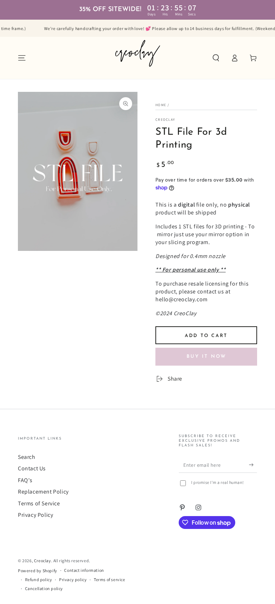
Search (26, 457)
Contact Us (32, 468)
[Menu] (22, 58)
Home (160, 105)
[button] (216, 58)
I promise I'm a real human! (217, 482)
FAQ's (25, 480)
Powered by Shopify (37, 570)
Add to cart (206, 335)
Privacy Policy (35, 515)
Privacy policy (73, 579)
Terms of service (109, 579)
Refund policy (38, 579)
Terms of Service (39, 503)
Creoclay (165, 119)
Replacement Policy (43, 491)
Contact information (84, 570)
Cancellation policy (44, 588)
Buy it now (206, 356)
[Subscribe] (253, 464)
